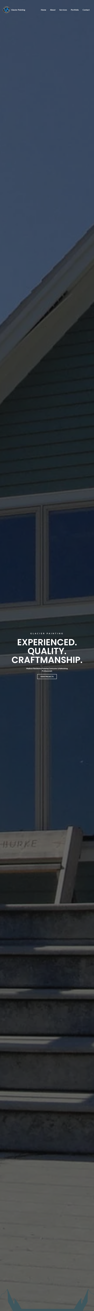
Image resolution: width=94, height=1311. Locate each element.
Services (63, 10)
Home (43, 10)
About (52, 10)
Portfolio (75, 10)
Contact (86, 10)
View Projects (47, 676)
